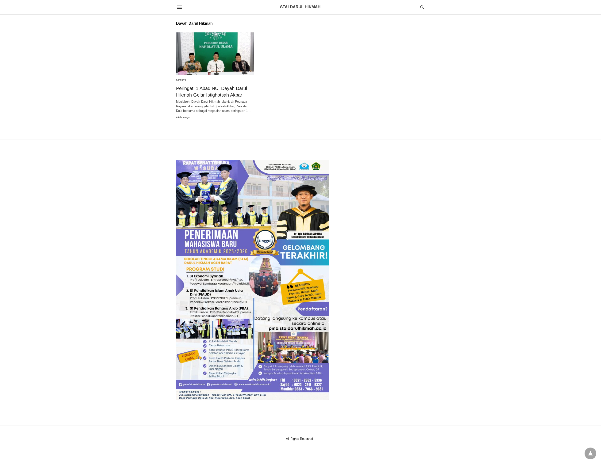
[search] (422, 7)
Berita (181, 80)
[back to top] (590, 453)
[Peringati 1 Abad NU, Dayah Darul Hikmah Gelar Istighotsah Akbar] (215, 53)
